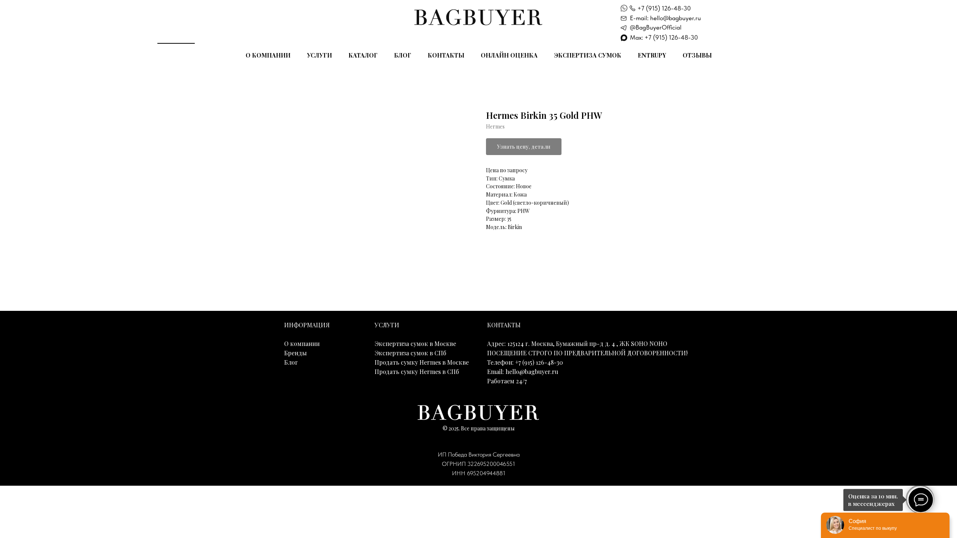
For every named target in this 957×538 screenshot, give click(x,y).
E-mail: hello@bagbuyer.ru (665, 18)
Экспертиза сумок (587, 55)
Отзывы (697, 55)
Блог (402, 55)
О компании (268, 55)
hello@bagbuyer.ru (531, 371)
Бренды (295, 353)
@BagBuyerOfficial (655, 27)
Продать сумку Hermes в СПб (417, 371)
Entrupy (652, 55)
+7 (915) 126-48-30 (664, 8)
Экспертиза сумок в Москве (415, 343)
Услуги (319, 55)
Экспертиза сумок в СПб (410, 353)
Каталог (363, 55)
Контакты (446, 55)
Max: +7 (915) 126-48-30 (664, 37)
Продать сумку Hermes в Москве (422, 362)
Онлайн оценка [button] (509, 55)
